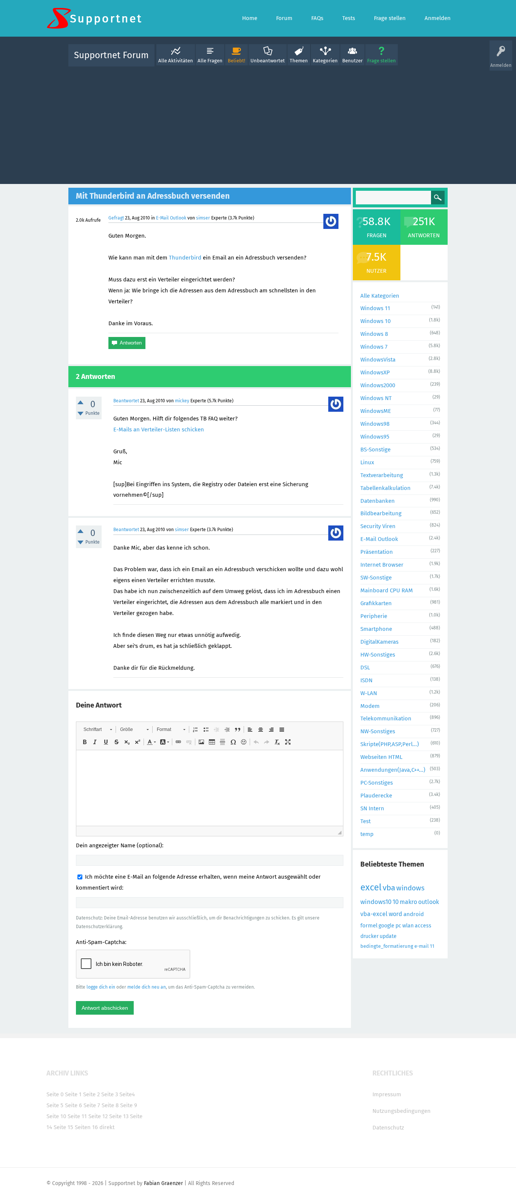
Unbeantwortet (267, 60)
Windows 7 (374, 346)
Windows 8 (374, 334)
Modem (370, 706)
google (386, 925)
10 (395, 902)
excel (371, 887)
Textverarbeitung (381, 475)
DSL (365, 667)
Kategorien (325, 60)
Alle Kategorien (379, 295)
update (388, 936)
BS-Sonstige (375, 449)
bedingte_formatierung (386, 946)
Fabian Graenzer (163, 1183)
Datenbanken (377, 501)
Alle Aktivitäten (175, 60)
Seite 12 (98, 1116)
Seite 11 (77, 1116)
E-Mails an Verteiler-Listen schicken (158, 429)
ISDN (366, 680)
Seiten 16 (86, 1127)
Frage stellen (381, 60)
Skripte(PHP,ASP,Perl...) (389, 744)
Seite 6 (73, 1105)
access (423, 925)
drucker (369, 936)
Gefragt (116, 218)
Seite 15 (63, 1127)
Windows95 (374, 436)
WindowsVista (377, 359)
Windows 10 (375, 321)
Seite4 (127, 1094)
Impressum (386, 1094)
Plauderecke (376, 795)
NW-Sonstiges (377, 731)
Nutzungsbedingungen (401, 1111)
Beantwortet (126, 400)
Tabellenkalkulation (385, 488)
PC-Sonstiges (376, 782)
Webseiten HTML (381, 757)
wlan (408, 925)
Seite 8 (110, 1105)
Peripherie (373, 616)
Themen (299, 60)
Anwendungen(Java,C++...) (392, 769)
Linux (367, 462)
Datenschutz (388, 1127)
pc (398, 925)
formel (368, 925)
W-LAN (368, 693)
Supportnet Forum (111, 55)
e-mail (421, 946)
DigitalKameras (379, 641)
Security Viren (377, 526)
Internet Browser (381, 564)
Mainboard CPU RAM (386, 590)
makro (408, 901)
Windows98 (374, 423)
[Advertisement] (258, 123)
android (413, 914)
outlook (428, 901)
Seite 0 (54, 1094)
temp (367, 834)
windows (410, 888)
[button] (97, 729)
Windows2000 (377, 385)
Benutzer (352, 60)
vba (389, 888)
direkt (106, 1127)
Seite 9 (128, 1105)
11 (432, 946)
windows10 (375, 902)
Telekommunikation (385, 718)
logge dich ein (101, 987)
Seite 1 (73, 1094)
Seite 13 (118, 1116)
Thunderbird (185, 257)
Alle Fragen (210, 60)
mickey (182, 400)
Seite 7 (91, 1105)
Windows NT (376, 398)
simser (203, 218)
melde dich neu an (146, 987)
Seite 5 (54, 1105)
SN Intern (372, 808)
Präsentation (376, 552)
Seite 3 (109, 1094)
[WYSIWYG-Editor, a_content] (209, 788)
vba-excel (374, 914)
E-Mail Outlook (171, 218)
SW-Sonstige (376, 577)
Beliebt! (236, 60)
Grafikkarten (376, 603)
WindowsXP (375, 372)
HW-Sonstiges (377, 654)
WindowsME (375, 411)
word (395, 914)
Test (365, 821)
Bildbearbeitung (381, 513)
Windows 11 (375, 308)
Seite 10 (56, 1116)
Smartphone (376, 629)
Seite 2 (91, 1094)
